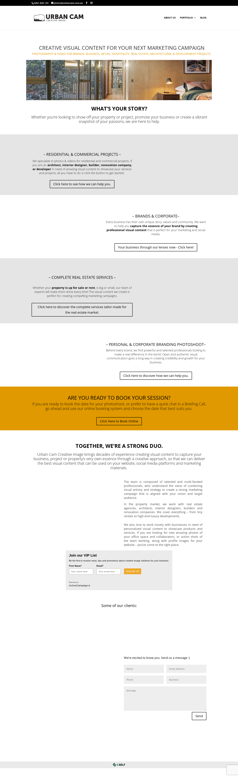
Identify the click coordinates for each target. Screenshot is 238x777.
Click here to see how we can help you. (82, 184)
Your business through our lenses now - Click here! (156, 247)
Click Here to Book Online (119, 421)
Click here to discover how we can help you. (155, 375)
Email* (99, 566)
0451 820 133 (41, 3)
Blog (203, 18)
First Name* (75, 566)
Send (199, 716)
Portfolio (186, 18)
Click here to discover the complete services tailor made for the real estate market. (82, 310)
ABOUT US (170, 18)
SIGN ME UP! (133, 571)
